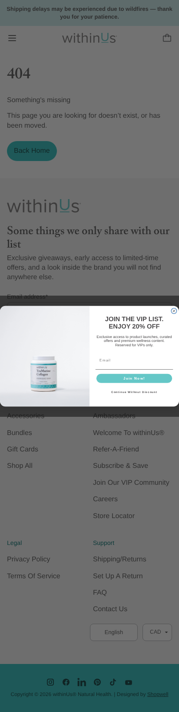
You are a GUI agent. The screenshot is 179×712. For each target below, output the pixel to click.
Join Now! (134, 378)
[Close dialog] (174, 311)
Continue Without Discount (134, 391)
